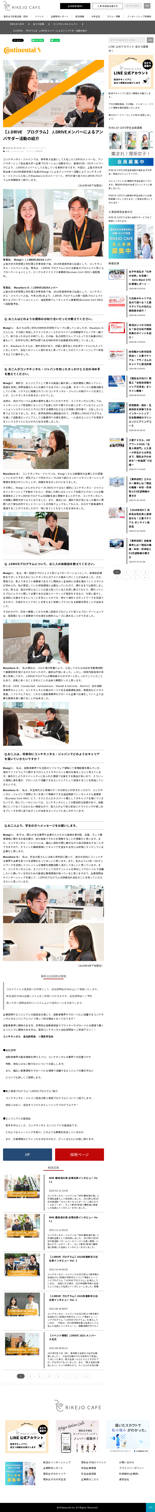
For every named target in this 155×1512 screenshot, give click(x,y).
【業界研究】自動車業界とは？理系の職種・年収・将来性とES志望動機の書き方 (140, 549)
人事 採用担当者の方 (107, 6)
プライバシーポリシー (131, 1468)
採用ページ (79, 1154)
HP (27, 1154)
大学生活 (95, 16)
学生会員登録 (88, 1473)
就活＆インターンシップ (57, 1462)
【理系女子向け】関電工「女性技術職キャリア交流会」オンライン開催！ (140, 384)
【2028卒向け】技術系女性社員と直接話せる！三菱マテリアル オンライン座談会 (140, 518)
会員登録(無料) (75, 6)
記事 (7, 151)
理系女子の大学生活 (54, 1479)
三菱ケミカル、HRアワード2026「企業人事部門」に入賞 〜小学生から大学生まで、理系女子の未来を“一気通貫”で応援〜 (140, 452)
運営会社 (124, 1479)
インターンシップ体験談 (139, 16)
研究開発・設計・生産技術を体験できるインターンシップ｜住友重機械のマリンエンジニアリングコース (140, 415)
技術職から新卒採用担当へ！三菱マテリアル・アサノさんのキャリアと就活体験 (140, 358)
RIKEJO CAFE (17, 23)
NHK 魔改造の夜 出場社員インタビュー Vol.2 (73, 1179)
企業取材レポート (59, 16)
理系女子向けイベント (93, 1462)
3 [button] (39, 1376)
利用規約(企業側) (129, 1473)
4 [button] (48, 1376)
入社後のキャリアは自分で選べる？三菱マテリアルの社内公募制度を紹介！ (140, 304)
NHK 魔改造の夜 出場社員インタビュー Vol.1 (73, 1219)
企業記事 (39, 151)
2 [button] (30, 1376)
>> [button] (86, 1376)
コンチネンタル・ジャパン (22, 151)
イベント (39, 16)
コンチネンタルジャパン (65, 23)
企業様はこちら (90, 1479)
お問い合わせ (126, 1462)
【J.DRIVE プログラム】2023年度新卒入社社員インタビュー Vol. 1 (73, 1298)
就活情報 (80, 16)
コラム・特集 (113, 16)
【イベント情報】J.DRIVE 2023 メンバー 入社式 (74, 1337)
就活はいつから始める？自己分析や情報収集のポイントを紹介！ (140, 331)
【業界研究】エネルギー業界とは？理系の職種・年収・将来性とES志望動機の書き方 (140, 487)
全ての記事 (38, 23)
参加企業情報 (88, 1468)
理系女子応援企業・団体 (16, 16)
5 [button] (58, 1376)
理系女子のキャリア (54, 1473)
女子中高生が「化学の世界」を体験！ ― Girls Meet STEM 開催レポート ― (140, 278)
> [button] (77, 1376)
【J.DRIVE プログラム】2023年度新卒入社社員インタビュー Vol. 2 (73, 1258)
